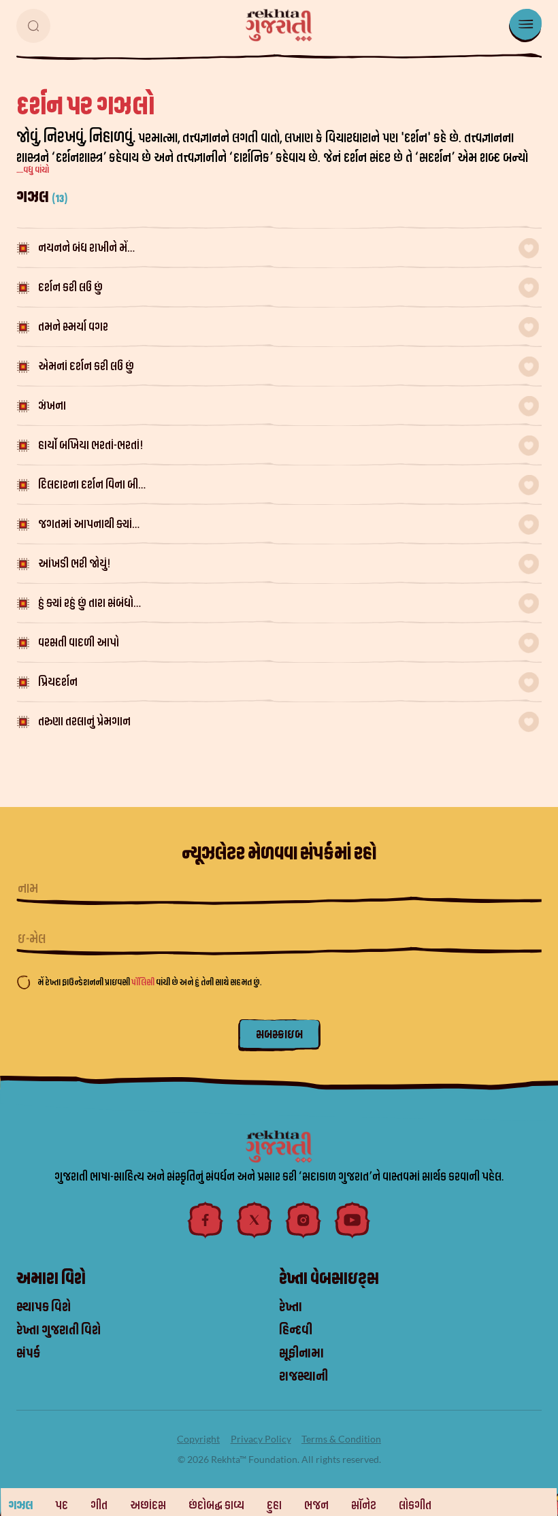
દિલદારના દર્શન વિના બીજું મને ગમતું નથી (92, 486)
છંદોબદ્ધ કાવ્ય (216, 1505)
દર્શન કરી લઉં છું (70, 287)
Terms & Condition (341, 1439)
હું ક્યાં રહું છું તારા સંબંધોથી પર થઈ (91, 604)
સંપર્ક (28, 1353)
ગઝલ (20, 1505)
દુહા (274, 1505)
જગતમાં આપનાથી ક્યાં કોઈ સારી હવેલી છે (85, 525)
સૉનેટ (363, 1505)
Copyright (198, 1439)
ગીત (99, 1505)
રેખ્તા (290, 1307)
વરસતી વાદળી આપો (78, 642)
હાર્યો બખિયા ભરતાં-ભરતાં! (91, 445)
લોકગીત (415, 1505)
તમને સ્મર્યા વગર (73, 327)
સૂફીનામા (301, 1353)
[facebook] (205, 1220)
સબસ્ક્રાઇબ (279, 1034)
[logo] (279, 25)
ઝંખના (52, 406)
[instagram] (303, 1220)
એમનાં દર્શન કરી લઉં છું (86, 366)
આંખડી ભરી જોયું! (74, 564)
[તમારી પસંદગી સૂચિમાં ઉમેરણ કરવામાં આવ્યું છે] (529, 248)
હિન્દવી (295, 1330)
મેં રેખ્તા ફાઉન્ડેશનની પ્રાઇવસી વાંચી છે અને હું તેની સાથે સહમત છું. (149, 982)
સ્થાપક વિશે (43, 1307)
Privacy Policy (261, 1439)
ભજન (316, 1505)
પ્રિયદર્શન (58, 682)
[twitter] (254, 1220)
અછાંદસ (148, 1505)
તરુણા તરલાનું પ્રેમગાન (84, 721)
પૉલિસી (143, 982)
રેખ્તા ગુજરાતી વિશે (58, 1330)
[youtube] (352, 1220)
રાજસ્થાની (303, 1376)
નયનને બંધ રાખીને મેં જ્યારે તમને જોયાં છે (82, 249)
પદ (61, 1505)
